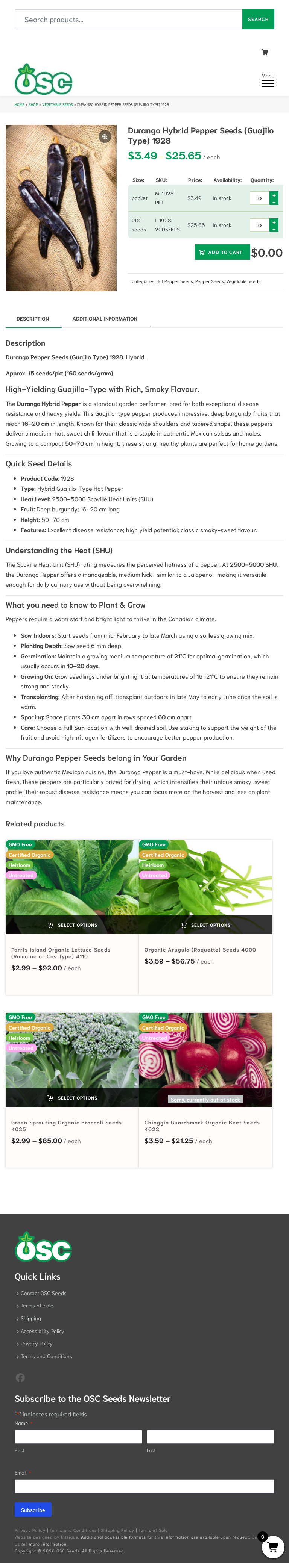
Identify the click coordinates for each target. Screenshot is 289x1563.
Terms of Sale (37, 1305)
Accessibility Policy (42, 1330)
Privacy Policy (37, 1343)
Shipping (31, 1318)
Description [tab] (33, 318)
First (19, 1450)
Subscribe (33, 1509)
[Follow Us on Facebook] (20, 1377)
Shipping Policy (117, 1530)
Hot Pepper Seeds (175, 281)
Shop (33, 104)
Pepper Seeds (209, 281)
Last (151, 1450)
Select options (76, 925)
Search (258, 19)
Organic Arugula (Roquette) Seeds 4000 (200, 949)
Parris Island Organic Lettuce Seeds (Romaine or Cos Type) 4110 (61, 952)
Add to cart (225, 252)
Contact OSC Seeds (44, 1292)
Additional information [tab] (104, 318)
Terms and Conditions (46, 1356)
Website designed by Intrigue (46, 1536)
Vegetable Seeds (57, 104)
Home (19, 104)
